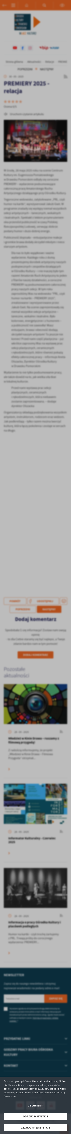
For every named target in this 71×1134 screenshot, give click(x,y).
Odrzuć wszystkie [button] (35, 1116)
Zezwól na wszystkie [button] (35, 1127)
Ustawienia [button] (35, 1105)
